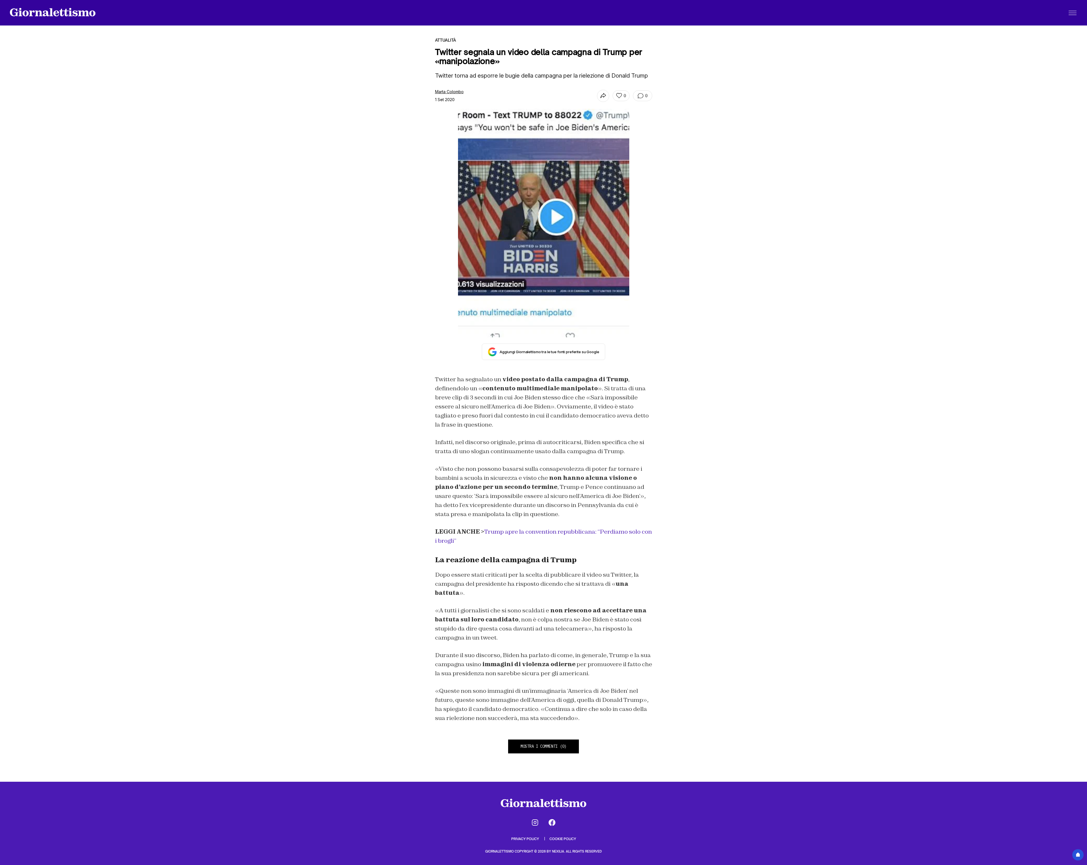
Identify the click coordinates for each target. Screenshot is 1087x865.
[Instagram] (535, 822)
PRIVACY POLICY (525, 839)
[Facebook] (552, 822)
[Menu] (1072, 13)
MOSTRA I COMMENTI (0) (543, 746)
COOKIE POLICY (562, 839)
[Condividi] (603, 96)
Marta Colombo (449, 91)
